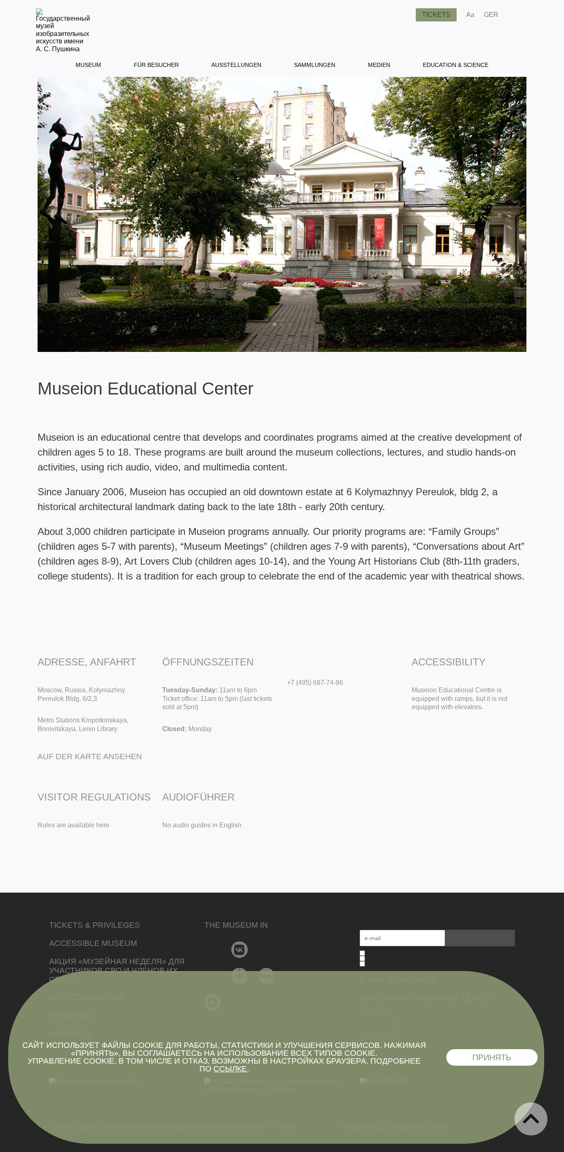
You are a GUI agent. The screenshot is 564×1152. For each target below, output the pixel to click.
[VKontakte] (239, 949)
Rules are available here (73, 825)
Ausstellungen (236, 65)
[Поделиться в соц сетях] (517, 14)
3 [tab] (289, 324)
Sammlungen (314, 65)
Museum (88, 65)
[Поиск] (403, 14)
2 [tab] (282, 324)
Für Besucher (156, 65)
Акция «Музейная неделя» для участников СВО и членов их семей (117, 970)
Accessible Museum (93, 943)
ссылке (230, 1068)
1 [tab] (275, 324)
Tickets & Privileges (94, 925)
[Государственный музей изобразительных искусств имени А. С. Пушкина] (63, 48)
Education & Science (455, 65)
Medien (379, 65)
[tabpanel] (282, 214)
